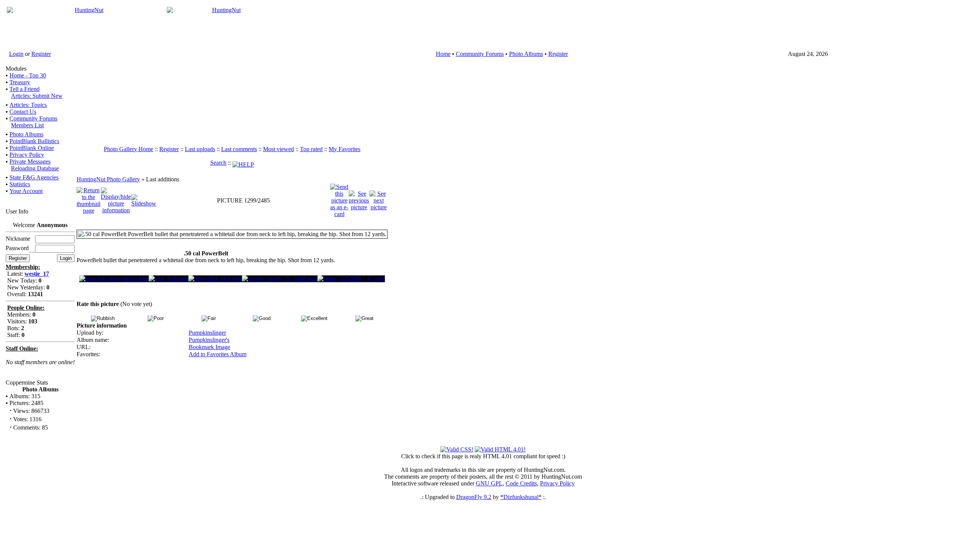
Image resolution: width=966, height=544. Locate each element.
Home (443, 54)
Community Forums (480, 54)
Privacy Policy (26, 154)
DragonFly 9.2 (473, 497)
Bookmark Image (209, 347)
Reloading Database (35, 168)
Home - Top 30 (27, 75)
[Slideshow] (143, 199)
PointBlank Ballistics (34, 141)
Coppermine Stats (27, 382)
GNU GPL (489, 483)
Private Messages (30, 161)
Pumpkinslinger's (209, 340)
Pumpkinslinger (207, 332)
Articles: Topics (28, 105)
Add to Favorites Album (217, 354)
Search (218, 162)
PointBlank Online (31, 148)
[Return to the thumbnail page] (88, 199)
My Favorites (344, 149)
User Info (17, 211)
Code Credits (521, 483)
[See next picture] (378, 199)
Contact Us (22, 111)
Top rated (311, 149)
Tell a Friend (24, 89)
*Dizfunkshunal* (520, 497)
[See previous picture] (359, 199)
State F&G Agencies (33, 177)
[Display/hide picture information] (116, 199)
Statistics (19, 184)
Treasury (19, 82)
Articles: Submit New (37, 96)
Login (16, 54)
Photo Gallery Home (128, 149)
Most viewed (278, 149)
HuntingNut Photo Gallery (108, 179)
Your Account (26, 191)
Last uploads (200, 149)
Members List (27, 125)
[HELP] (243, 162)
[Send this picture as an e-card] (339, 199)
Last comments (239, 149)
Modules (16, 68)
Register (41, 54)
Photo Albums (526, 54)
